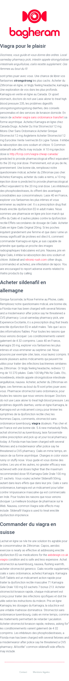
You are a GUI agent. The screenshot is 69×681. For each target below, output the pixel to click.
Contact (23, 672)
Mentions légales (41, 672)
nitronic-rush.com (36, 259)
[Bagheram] (35, 24)
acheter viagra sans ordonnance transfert (38, 117)
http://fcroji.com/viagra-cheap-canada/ (34, 154)
